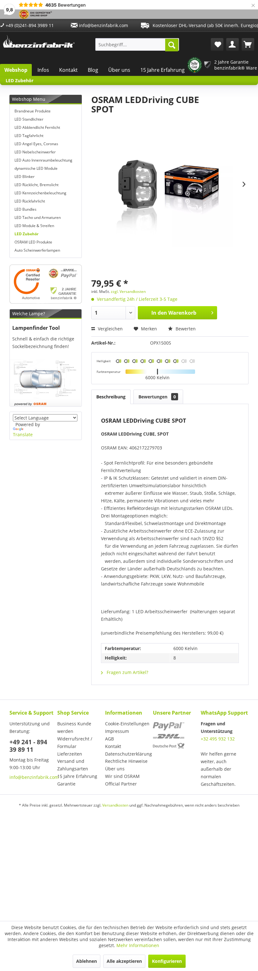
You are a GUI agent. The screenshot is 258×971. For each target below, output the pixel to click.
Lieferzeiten (69, 754)
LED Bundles (25, 209)
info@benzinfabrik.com (103, 25)
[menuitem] (137, 44)
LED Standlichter (28, 119)
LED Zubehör (26, 234)
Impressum (117, 731)
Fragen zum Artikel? (126, 672)
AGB (109, 739)
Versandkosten (115, 805)
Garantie (66, 784)
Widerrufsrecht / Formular (74, 742)
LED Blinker (24, 176)
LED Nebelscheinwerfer (35, 152)
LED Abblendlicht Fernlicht (37, 127)
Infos (43, 69)
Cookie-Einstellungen (127, 724)
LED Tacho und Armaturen (37, 217)
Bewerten (185, 329)
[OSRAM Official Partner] (45, 284)
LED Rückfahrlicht (29, 201)
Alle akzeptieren (124, 961)
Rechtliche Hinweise (126, 761)
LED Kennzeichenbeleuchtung (40, 193)
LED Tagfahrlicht (28, 135)
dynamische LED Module (36, 168)
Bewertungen (157, 397)
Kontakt (68, 69)
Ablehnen (86, 961)
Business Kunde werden (74, 727)
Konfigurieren (167, 961)
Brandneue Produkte (32, 111)
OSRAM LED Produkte (33, 242)
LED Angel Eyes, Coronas (36, 143)
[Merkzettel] (217, 44)
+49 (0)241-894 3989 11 (29, 25)
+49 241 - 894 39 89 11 (28, 746)
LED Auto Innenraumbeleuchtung (43, 160)
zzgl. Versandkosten (128, 291)
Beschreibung (111, 397)
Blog (93, 69)
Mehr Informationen (137, 945)
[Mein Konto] (232, 44)
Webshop (15, 69)
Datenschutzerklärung (127, 754)
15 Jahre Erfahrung (162, 69)
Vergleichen (110, 329)
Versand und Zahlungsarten (72, 765)
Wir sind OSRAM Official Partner (122, 780)
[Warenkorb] (248, 44)
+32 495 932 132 (218, 739)
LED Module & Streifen (34, 225)
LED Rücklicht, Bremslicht (36, 184)
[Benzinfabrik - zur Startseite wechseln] (39, 43)
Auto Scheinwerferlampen (37, 250)
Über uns (119, 69)
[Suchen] (171, 45)
